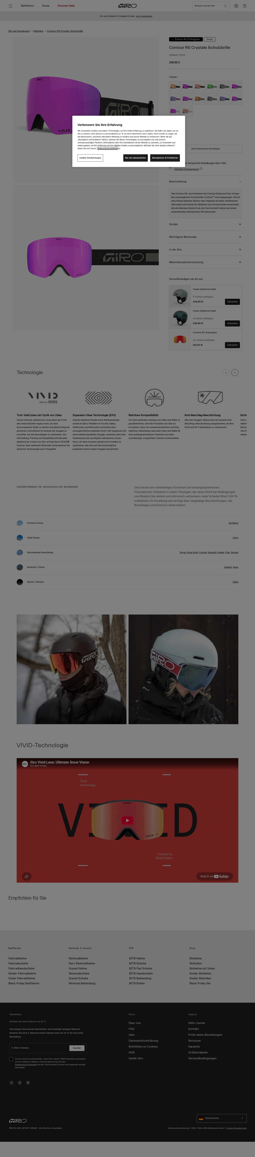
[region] (128, 141)
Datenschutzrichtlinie (107, 148)
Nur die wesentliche (135, 158)
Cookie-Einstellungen (90, 158)
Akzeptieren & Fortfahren (165, 158)
